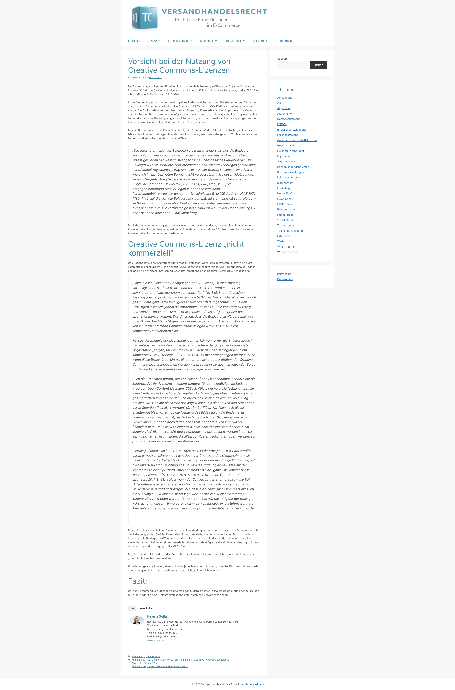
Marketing (206, 40)
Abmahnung (138, 656)
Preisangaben (286, 209)
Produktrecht (232, 40)
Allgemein (283, 108)
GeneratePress (254, 684)
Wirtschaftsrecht (287, 252)
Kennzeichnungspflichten (293, 167)
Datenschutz (285, 279)
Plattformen (284, 204)
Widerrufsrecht (286, 246)
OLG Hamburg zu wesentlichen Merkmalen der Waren (160, 666)
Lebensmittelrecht (288, 177)
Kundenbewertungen (290, 172)
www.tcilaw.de (155, 640)
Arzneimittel (285, 113)
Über (132, 608)
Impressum (284, 156)
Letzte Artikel (145, 608)
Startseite (134, 40)
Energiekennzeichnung (291, 129)
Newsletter (284, 198)
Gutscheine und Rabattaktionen (297, 140)
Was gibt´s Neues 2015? (145, 663)
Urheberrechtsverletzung (215, 659)
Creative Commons (162, 659)
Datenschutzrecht (288, 119)
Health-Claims (286, 145)
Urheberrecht (284, 40)
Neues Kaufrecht (287, 193)
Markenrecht (261, 40)
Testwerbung (285, 225)
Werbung (283, 241)
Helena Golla (157, 616)
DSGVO (152, 40)
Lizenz (197, 659)
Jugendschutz (286, 161)
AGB (148, 659)
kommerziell (186, 659)
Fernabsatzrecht (178, 40)
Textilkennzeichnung (290, 230)
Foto (176, 659)
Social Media (285, 220)
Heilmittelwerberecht (290, 151)
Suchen (282, 58)
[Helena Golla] (137, 623)
